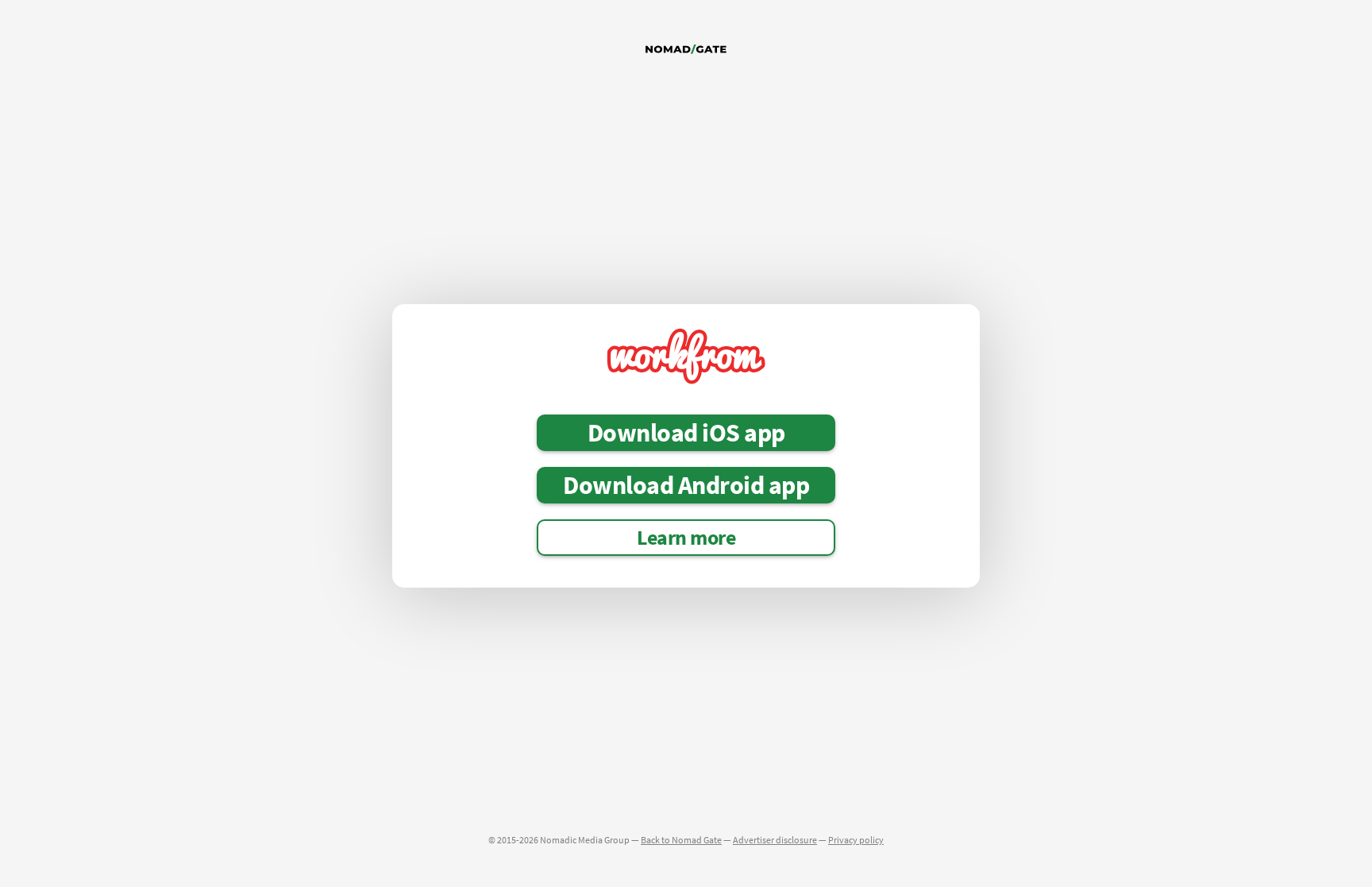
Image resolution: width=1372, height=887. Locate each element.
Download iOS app (686, 433)
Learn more (686, 537)
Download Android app (686, 485)
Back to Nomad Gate (681, 840)
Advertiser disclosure (775, 840)
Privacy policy (856, 840)
